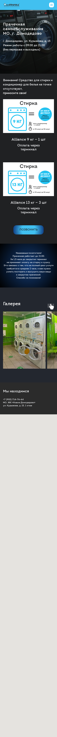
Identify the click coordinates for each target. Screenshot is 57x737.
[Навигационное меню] (51, 4)
